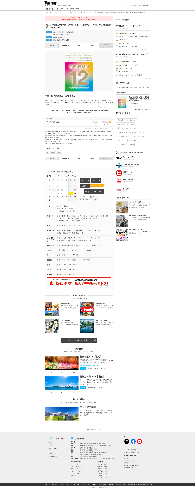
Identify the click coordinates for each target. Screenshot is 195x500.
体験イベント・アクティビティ (72, 250)
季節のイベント (50, 216)
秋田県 (95, 443)
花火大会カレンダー (103, 471)
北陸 (46, 9)
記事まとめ (52, 453)
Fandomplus (53, 456)
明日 (95, 180)
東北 (72, 444)
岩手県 (90, 443)
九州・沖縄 (74, 458)
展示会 (59, 152)
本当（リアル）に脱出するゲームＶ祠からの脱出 (133, 36)
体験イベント (94, 197)
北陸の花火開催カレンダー (91, 368)
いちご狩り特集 (102, 464)
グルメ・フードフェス (95, 230)
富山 (62, 373)
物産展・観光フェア (86, 200)
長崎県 (90, 458)
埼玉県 (96, 445)
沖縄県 (113, 458)
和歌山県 (99, 452)
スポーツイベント (80, 238)
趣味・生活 (50, 245)
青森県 (86, 443)
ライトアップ (61, 218)
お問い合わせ (85, 484)
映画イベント (61, 240)
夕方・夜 (71, 274)
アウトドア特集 (88, 407)
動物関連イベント (67, 245)
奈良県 (95, 452)
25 (53, 196)
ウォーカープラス (51, 12)
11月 (73, 176)
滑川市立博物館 (123, 71)
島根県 (99, 454)
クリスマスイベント (63, 221)
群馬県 (100, 445)
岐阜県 (86, 449)
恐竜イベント (132, 140)
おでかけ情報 (145, 5)
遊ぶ (64, 269)
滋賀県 (105, 452)
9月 (59, 176)
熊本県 (95, 458)
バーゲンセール (67, 230)
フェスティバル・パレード (75, 225)
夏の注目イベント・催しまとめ (127, 120)
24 (49, 196)
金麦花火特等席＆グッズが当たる (90, 365)
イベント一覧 (74, 464)
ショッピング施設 (84, 260)
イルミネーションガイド (104, 477)
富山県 (51, 9)
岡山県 (86, 454)
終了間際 (75, 255)
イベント (62, 12)
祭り (96, 200)
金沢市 (66, 9)
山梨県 (81, 447)
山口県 (90, 454)
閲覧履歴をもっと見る (142, 109)
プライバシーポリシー (66, 484)
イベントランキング (76, 466)
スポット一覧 (74, 469)
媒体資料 (111, 484)
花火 (68, 216)
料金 (79, 45)
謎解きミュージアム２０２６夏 (128, 46)
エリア (49, 206)
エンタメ (51, 446)
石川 (50, 373)
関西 (72, 453)
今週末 (84, 186)
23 (75, 193)
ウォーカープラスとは (130, 450)
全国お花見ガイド (102, 466)
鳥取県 (95, 454)
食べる (59, 269)
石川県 (61, 9)
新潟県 (90, 447)
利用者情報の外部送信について (144, 484)
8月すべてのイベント (93, 192)
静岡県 (95, 449)
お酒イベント (122, 140)
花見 (63, 216)
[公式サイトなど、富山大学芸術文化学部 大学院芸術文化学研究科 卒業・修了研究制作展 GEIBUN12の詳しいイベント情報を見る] (80, 111)
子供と (64, 265)
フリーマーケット (80, 230)
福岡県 (81, 458)
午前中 (59, 274)
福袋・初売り (76, 221)
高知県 (95, 456)
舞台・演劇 (71, 240)
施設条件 (50, 260)
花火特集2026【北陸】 (91, 356)
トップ (52, 45)
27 (62, 196)
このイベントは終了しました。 (79, 18)
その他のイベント (89, 250)
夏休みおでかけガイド (104, 473)
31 (49, 200)
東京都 (81, 445)
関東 (72, 445)
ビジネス (51, 451)
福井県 (72, 9)
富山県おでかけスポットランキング (133, 54)
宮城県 (81, 443)
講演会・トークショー (83, 245)
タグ (48, 265)
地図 (92, 45)
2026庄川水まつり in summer (127, 33)
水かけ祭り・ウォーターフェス (127, 128)
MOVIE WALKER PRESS (131, 465)
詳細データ (65, 45)
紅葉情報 (100, 475)
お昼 (64, 274)
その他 (49, 250)
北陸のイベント (73, 12)
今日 (84, 180)
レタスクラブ (128, 458)
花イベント (83, 197)
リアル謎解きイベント (124, 136)
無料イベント (66, 255)
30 (75, 196)
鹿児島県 (108, 458)
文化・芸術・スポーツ (50, 239)
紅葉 (73, 216)
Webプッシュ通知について (131, 452)
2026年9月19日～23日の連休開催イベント (130, 132)
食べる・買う (50, 231)
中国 (72, 454)
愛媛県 (86, 456)
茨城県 (109, 445)
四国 (72, 456)
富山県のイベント (86, 12)
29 (70, 196)
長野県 (86, 447)
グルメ (50, 444)
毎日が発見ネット (129, 467)
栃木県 (105, 445)
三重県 (90, 449)
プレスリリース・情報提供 (99, 484)
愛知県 (81, 449)
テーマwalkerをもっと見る (79, 340)
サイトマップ (46, 484)
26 (58, 196)
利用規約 (54, 484)
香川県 (81, 456)
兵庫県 (90, 452)
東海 (72, 449)
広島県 (81, 454)
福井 (73, 373)
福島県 (103, 443)
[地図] (57, 122)
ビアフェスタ (123, 40)
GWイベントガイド (103, 469)
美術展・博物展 (67, 238)
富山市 (56, 9)
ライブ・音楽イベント (95, 238)
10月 (66, 176)
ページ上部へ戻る (95, 429)
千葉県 (91, 445)
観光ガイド (74, 475)
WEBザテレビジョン (130, 463)
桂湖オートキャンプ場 (125, 68)
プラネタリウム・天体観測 (126, 144)
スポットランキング (76, 471)
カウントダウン (95, 216)
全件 (58, 216)
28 (66, 196)
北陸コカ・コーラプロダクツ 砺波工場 (130, 75)
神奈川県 (86, 445)
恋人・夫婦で (72, 265)
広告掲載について (121, 484)
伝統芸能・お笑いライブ (85, 240)
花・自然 (105, 216)
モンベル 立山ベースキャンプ (127, 65)
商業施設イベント (77, 233)
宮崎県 (103, 458)
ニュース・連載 (131, 5)
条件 (48, 255)
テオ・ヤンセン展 (124, 43)
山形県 (99, 443)
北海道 (73, 442)
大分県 (99, 458)
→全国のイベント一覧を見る (66, 211)
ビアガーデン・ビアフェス (126, 124)
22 (70, 193)
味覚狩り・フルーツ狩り (89, 218)
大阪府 (81, 452)
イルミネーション (82, 216)
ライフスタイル (53, 448)
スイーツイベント (139, 136)
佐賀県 (86, 458)
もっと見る (145, 49)
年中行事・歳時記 (73, 218)
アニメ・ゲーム (103, 245)
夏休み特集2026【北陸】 (92, 376)
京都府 (86, 452)
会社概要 (130, 484)
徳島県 (90, 456)
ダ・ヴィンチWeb (129, 460)
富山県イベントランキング (129, 26)
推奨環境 (76, 484)
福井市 (77, 9)
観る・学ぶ (72, 269)
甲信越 (73, 447)
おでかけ (51, 442)
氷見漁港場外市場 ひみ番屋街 (127, 61)
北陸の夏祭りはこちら (90, 387)
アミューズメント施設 (69, 260)
